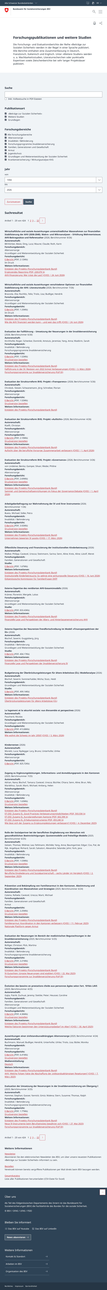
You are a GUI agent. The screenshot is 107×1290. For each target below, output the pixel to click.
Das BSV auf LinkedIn (45, 1228)
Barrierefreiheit (31, 1286)
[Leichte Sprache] (88, 3)
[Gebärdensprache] (93, 3)
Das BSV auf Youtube (18, 1228)
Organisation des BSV (16, 1271)
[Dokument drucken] (94, 23)
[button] (102, 1192)
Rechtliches (9, 1286)
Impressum (19, 1286)
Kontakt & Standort (15, 1256)
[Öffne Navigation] (100, 11)
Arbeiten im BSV (14, 1263)
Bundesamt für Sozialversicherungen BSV (31, 9)
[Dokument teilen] (101, 23)
